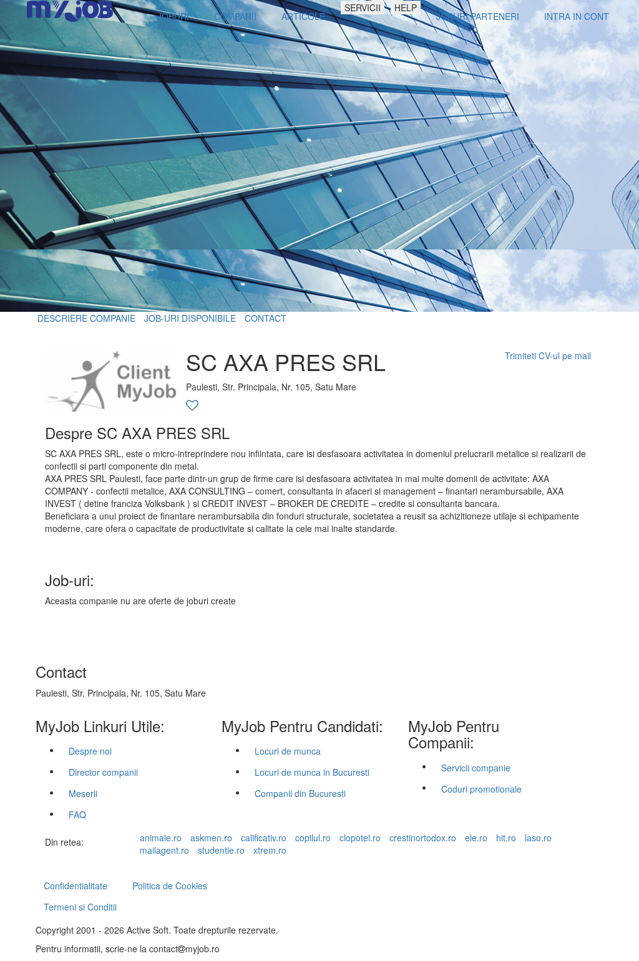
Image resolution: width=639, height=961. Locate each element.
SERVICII (362, 7)
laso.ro (538, 837)
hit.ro (506, 837)
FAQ (77, 814)
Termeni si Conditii (80, 907)
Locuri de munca (288, 751)
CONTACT (265, 318)
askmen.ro (211, 837)
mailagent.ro (164, 850)
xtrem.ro (269, 850)
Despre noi (90, 751)
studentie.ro (221, 850)
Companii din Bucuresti (300, 793)
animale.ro (161, 837)
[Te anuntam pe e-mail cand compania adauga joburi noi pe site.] (192, 406)
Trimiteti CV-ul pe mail (548, 355)
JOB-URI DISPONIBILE (190, 318)
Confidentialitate (75, 885)
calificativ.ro (263, 837)
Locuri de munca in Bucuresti (312, 772)
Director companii (103, 772)
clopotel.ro (360, 837)
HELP (405, 7)
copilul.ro (313, 837)
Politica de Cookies (169, 885)
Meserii (83, 793)
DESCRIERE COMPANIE (86, 318)
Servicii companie (475, 767)
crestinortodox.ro (422, 837)
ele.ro (476, 837)
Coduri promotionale (481, 789)
